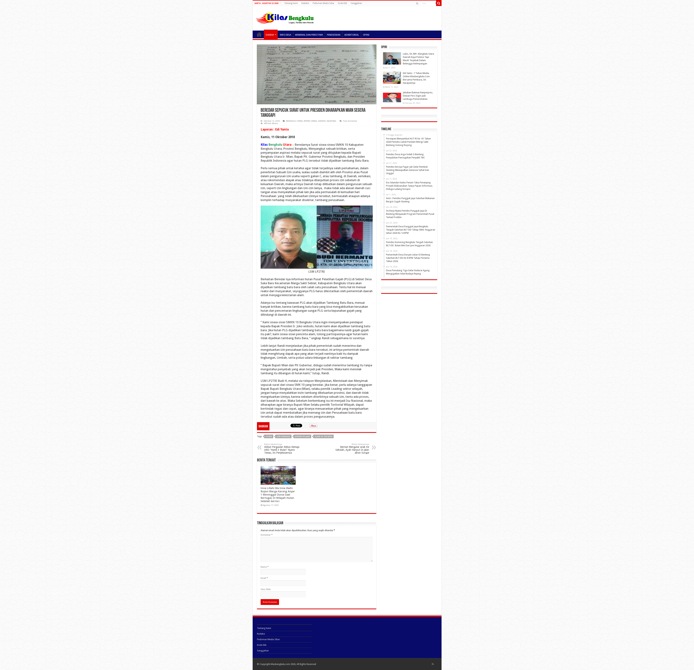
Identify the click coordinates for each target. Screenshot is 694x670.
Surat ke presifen (323, 436)
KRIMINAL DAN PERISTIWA (309, 34)
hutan (269, 436)
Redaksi (305, 3)
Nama (265, 567)
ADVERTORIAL (351, 34)
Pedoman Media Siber (323, 3)
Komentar (267, 535)
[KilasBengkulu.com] (284, 17)
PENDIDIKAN (333, 34)
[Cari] (439, 3)
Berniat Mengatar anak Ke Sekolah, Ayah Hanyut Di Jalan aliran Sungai (352, 448)
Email (264, 578)
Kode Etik (342, 3)
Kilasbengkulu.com (280, 664)
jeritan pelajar (302, 436)
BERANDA (259, 34)
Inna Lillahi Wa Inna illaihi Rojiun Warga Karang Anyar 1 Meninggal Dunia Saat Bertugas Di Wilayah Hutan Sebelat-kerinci (278, 495)
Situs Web (266, 589)
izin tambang (283, 436)
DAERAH (270, 34)
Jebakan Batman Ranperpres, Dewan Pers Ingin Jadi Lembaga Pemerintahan (418, 95)
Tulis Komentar (350, 121)
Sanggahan (356, 3)
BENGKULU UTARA (294, 121)
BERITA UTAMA (310, 121)
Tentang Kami (291, 3)
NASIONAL (331, 121)
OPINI (366, 34)
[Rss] (417, 3)
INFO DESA (285, 34)
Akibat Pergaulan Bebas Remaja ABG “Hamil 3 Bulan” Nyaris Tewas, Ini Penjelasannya (281, 448)
